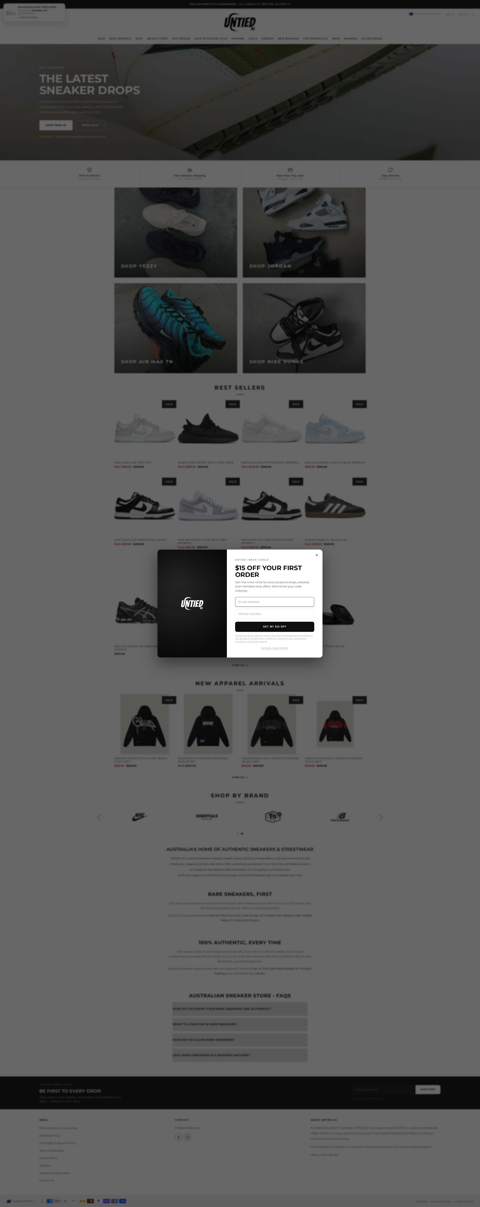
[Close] (317, 555)
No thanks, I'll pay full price (274, 648)
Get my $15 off (274, 626)
